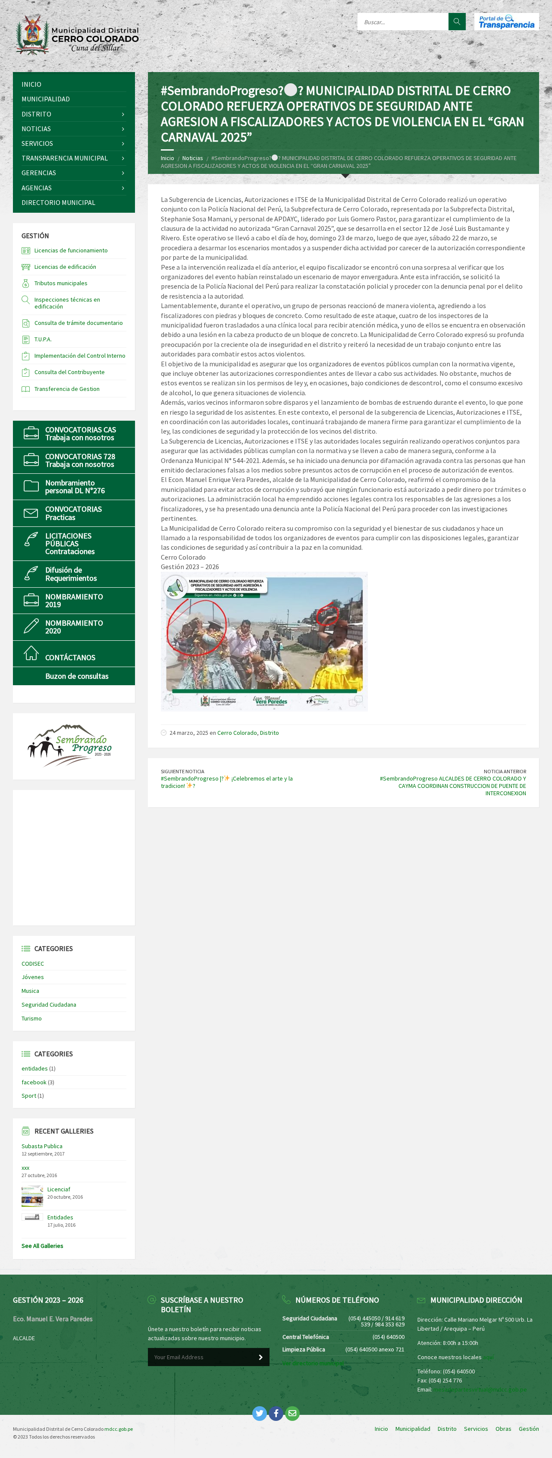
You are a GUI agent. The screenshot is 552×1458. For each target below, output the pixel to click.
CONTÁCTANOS (70, 657)
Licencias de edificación (65, 267)
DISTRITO (36, 114)
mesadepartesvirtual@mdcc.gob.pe (480, 1389)
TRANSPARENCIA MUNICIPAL (65, 158)
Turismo (32, 1018)
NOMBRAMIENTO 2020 (74, 627)
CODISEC (33, 963)
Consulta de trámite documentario (78, 323)
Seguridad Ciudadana (49, 1004)
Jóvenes (33, 977)
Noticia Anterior (505, 771)
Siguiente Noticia (182, 771)
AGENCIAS (37, 187)
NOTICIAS (36, 128)
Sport (29, 1095)
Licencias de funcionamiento (71, 250)
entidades (35, 1068)
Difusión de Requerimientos (71, 574)
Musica (30, 991)
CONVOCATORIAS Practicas (73, 513)
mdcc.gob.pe (118, 1429)
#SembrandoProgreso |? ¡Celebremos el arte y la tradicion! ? (227, 782)
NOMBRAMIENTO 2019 (74, 600)
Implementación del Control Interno (79, 355)
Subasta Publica (42, 1146)
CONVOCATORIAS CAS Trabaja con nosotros (80, 433)
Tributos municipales (61, 283)
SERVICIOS (37, 143)
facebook (34, 1082)
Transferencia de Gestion (67, 389)
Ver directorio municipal (313, 1363)
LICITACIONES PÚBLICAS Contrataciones (70, 543)
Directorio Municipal (58, 202)
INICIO (31, 84)
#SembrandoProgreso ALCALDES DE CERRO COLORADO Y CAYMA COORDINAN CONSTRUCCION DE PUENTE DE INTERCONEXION (453, 786)
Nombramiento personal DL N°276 (75, 486)
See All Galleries (42, 1246)
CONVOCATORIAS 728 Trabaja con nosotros (80, 460)
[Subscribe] (260, 1357)
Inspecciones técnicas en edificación (67, 303)
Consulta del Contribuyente (69, 372)
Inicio (167, 158)
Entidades (60, 1217)
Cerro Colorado (237, 733)
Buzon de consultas (77, 676)
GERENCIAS (39, 172)
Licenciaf (58, 1189)
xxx (25, 1167)
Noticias (192, 158)
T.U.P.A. (43, 339)
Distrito (269, 733)
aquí (488, 1357)
